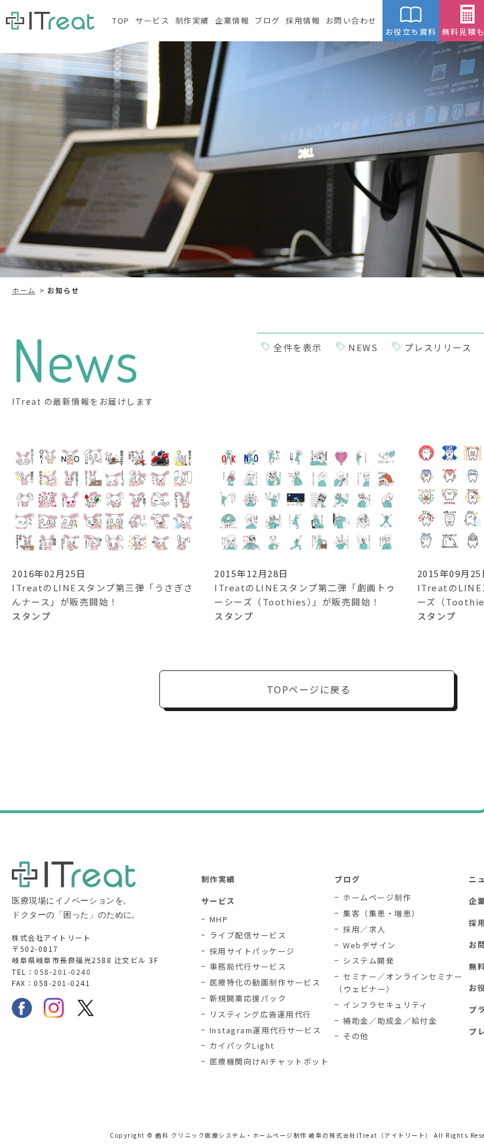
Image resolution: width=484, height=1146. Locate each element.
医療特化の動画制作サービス (265, 982)
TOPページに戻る (309, 689)
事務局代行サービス (248, 966)
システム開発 (368, 960)
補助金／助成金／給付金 (390, 1020)
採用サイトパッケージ (252, 951)
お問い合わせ (351, 20)
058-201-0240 (62, 972)
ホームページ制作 (377, 897)
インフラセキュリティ (385, 1004)
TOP (121, 20)
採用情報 (303, 20)
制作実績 (192, 20)
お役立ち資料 (411, 31)
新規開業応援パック (248, 998)
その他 (356, 1036)
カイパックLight (242, 1045)
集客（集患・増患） (381, 913)
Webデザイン (369, 945)
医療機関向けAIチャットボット (269, 1061)
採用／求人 (364, 929)
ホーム (24, 290)
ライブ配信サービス (248, 935)
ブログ (267, 20)
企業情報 (232, 20)
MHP (219, 919)
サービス (152, 20)
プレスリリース (438, 347)
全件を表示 (297, 347)
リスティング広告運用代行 (261, 1014)
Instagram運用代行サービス (266, 1030)
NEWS (363, 347)
